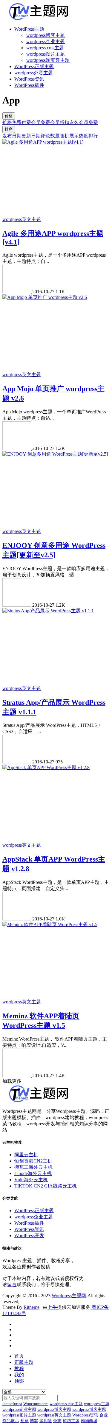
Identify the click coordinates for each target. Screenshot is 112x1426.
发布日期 (12, 135)
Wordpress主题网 (69, 1295)
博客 (34, 1421)
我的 (19, 1374)
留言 (12, 1284)
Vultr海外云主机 (31, 1179)
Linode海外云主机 (33, 1173)
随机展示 (69, 135)
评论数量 (50, 135)
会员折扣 (59, 122)
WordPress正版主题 (34, 66)
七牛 (52, 1307)
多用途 (45, 1421)
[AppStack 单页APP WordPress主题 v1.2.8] (46, 767)
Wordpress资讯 (85, 1415)
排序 (9, 129)
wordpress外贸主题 (33, 72)
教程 (19, 1368)
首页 (19, 1355)
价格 (9, 116)
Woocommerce (35, 1404)
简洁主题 (71, 1421)
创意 (24, 1421)
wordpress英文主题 (21, 219)
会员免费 (40, 122)
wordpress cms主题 (45, 47)
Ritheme (31, 1307)
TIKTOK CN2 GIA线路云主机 (45, 1185)
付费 (26, 122)
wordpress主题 (96, 1404)
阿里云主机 (26, 1154)
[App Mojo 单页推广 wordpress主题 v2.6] (44, 297)
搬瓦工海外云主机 (33, 1167)
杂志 (57, 1421)
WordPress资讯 (29, 78)
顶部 (19, 1380)
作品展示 (10, 1421)
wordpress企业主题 (45, 41)
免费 (17, 122)
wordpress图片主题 (45, 54)
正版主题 (23, 1362)
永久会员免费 (83, 122)
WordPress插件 (29, 85)
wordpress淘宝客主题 (48, 60)
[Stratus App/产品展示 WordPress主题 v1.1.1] (48, 610)
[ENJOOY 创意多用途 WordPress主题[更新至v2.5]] (55, 453)
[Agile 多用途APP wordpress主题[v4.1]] (42, 142)
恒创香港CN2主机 (33, 1160)
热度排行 (88, 135)
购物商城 (89, 1421)
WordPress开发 (29, 1235)
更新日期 (31, 135)
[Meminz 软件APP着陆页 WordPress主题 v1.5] (49, 924)
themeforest (12, 1404)
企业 (103, 1415)
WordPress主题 (29, 29)
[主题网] (17, 291)
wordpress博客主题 (45, 35)
